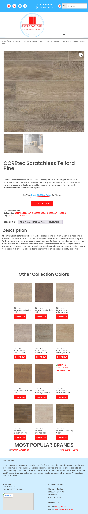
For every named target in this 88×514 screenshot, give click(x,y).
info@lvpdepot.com (64, 509)
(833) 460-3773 (62, 507)
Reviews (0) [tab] (54, 222)
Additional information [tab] (32, 222)
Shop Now (20, 316)
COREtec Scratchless (49, 41)
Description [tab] (10, 222)
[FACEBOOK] (20, 6)
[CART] (59, 6)
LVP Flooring (14, 41)
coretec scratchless (18, 216)
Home (4, 41)
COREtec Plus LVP (29, 41)
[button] (64, 34)
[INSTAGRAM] (25, 6)
